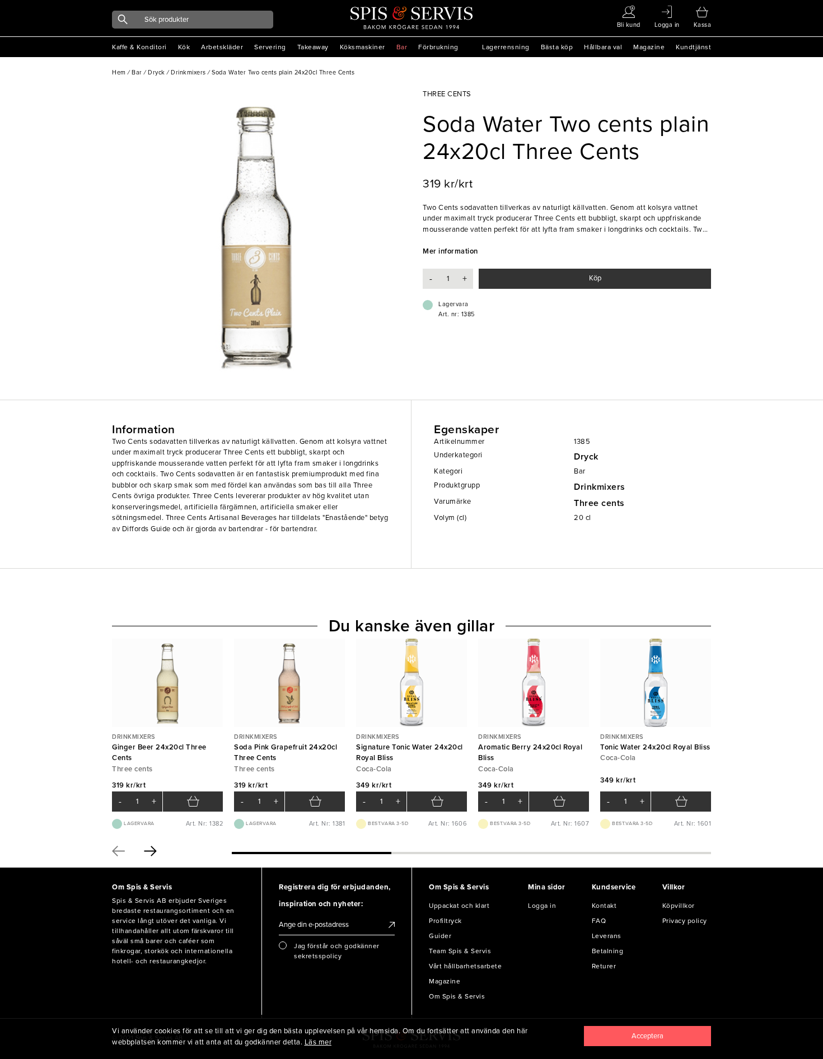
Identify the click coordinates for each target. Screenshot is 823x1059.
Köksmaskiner (362, 47)
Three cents (599, 503)
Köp (595, 278)
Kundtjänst (693, 47)
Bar (402, 47)
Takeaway (313, 47)
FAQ (599, 921)
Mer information (450, 251)
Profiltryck (445, 921)
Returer (604, 966)
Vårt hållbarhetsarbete (465, 966)
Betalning (608, 951)
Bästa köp (557, 47)
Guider (440, 936)
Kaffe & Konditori (139, 47)
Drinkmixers (599, 487)
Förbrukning (438, 47)
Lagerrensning (506, 47)
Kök (184, 47)
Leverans (606, 936)
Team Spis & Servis (460, 951)
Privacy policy (684, 921)
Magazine (649, 47)
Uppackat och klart (459, 906)
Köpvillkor (678, 906)
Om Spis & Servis (457, 996)
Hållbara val (603, 47)
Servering (270, 47)
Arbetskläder (222, 47)
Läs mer (318, 1042)
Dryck (586, 456)
